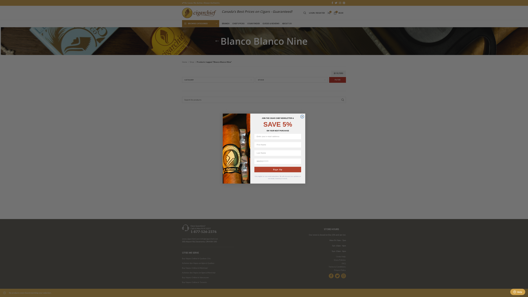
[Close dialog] (302, 116)
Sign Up (277, 169)
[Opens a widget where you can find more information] (517, 292)
